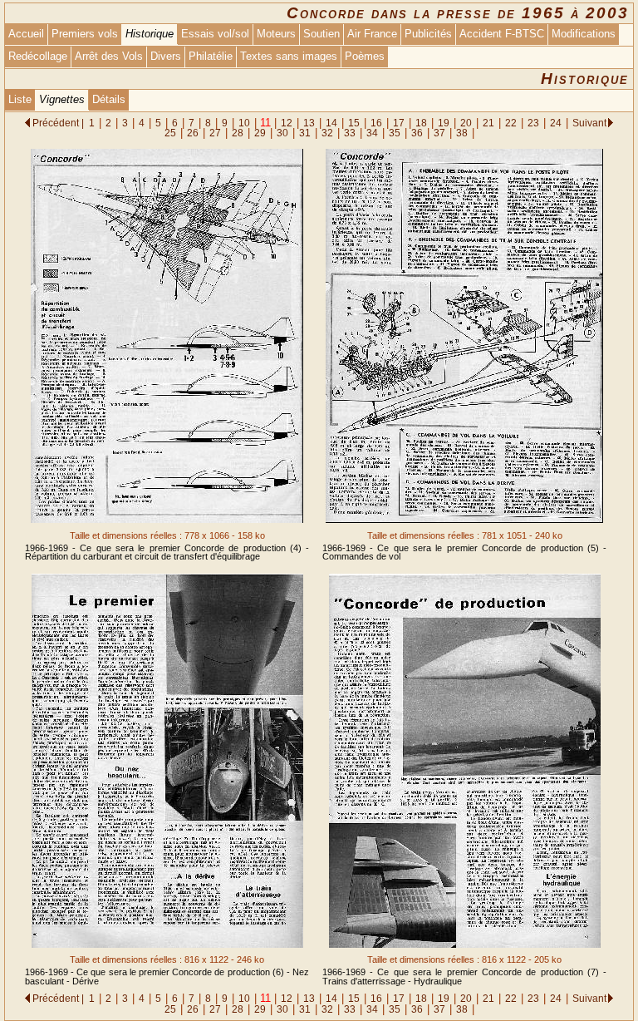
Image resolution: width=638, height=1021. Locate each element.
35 (394, 132)
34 (372, 132)
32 (327, 132)
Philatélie (211, 56)
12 (286, 122)
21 (488, 122)
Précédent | (58, 122)
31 (305, 132)
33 (350, 132)
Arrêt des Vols (109, 56)
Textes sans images (288, 56)
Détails (108, 99)
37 (439, 132)
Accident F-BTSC (501, 33)
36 (417, 132)
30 (282, 132)
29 (260, 132)
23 (533, 122)
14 (331, 122)
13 (309, 122)
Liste (20, 99)
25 (170, 132)
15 (354, 122)
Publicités (428, 33)
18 (421, 122)
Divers (165, 56)
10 (244, 122)
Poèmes (365, 56)
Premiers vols (85, 33)
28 (237, 132)
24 (556, 122)
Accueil (26, 33)
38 (462, 132)
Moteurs (276, 33)
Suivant (589, 122)
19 (443, 122)
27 (215, 132)
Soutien (321, 33)
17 (399, 122)
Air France (372, 33)
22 (511, 122)
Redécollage (37, 56)
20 (466, 122)
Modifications (584, 33)
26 (193, 132)
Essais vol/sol (215, 33)
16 (376, 122)
